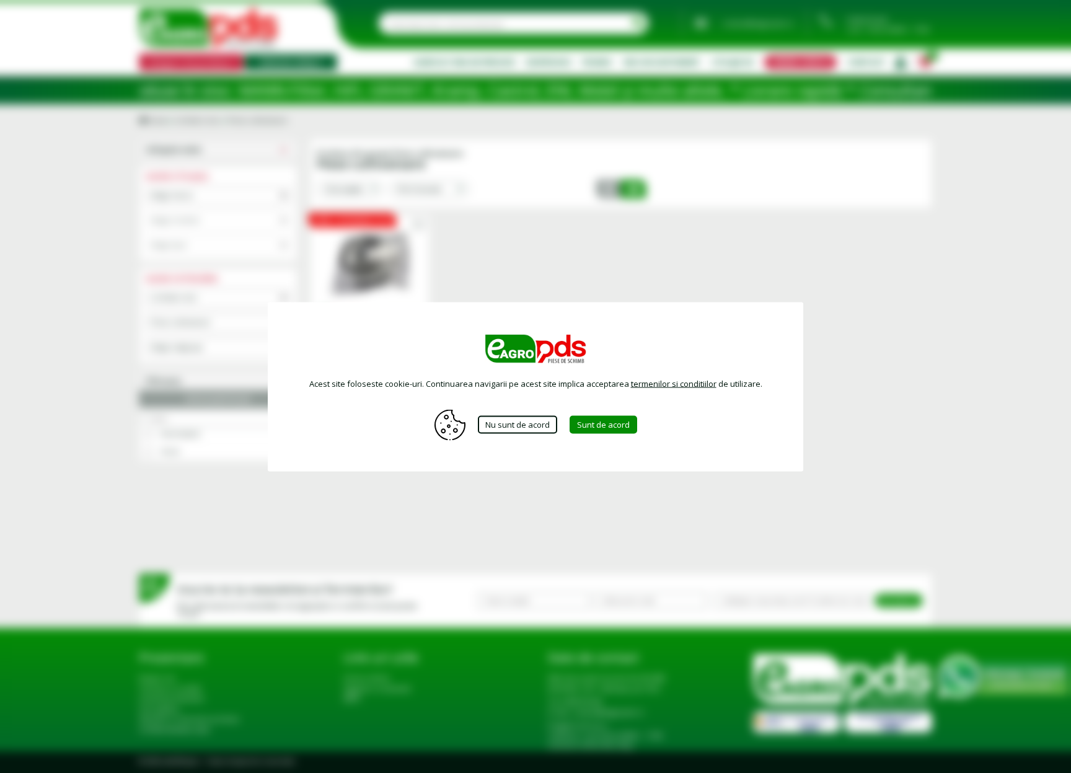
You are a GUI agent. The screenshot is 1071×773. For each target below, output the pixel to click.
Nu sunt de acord (517, 424)
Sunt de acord (603, 424)
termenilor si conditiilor (673, 383)
